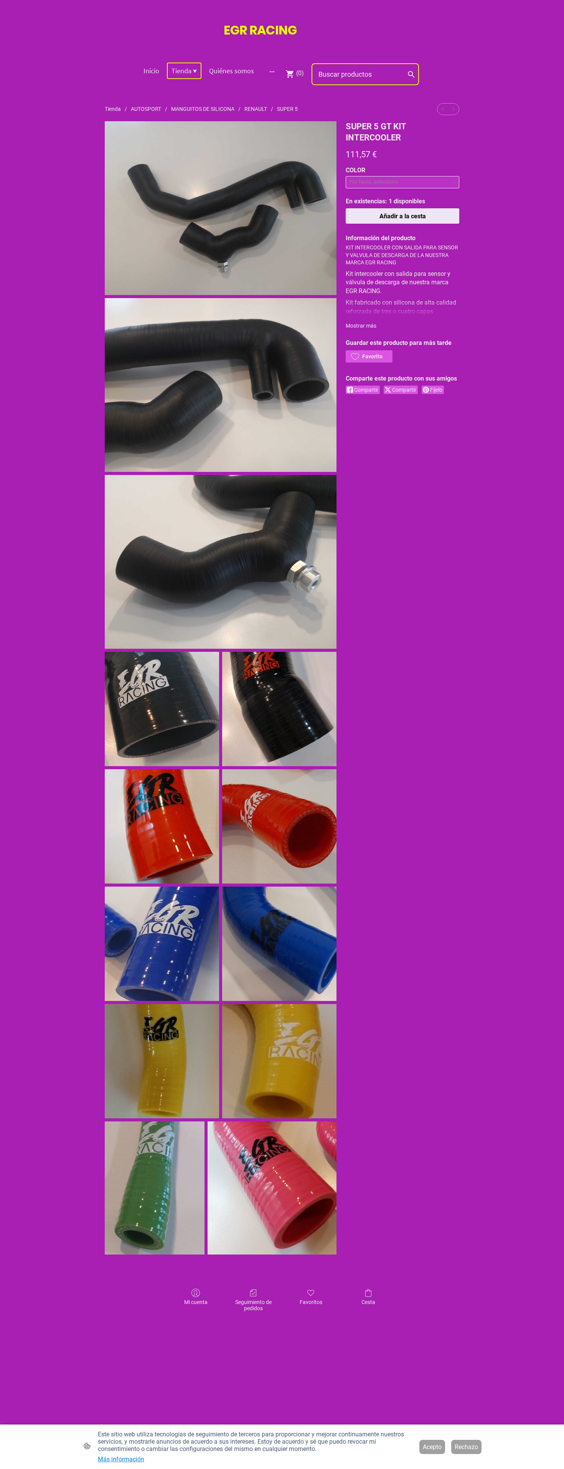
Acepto (432, 1447)
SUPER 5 (287, 109)
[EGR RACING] (282, 46)
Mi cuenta (196, 1302)
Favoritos (311, 1302)
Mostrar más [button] (361, 326)
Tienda (113, 109)
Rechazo (466, 1447)
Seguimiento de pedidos (253, 1305)
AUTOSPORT (146, 109)
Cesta (368, 1302)
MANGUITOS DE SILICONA (202, 109)
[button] (369, 356)
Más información (121, 1459)
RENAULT (255, 109)
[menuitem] (442, 109)
